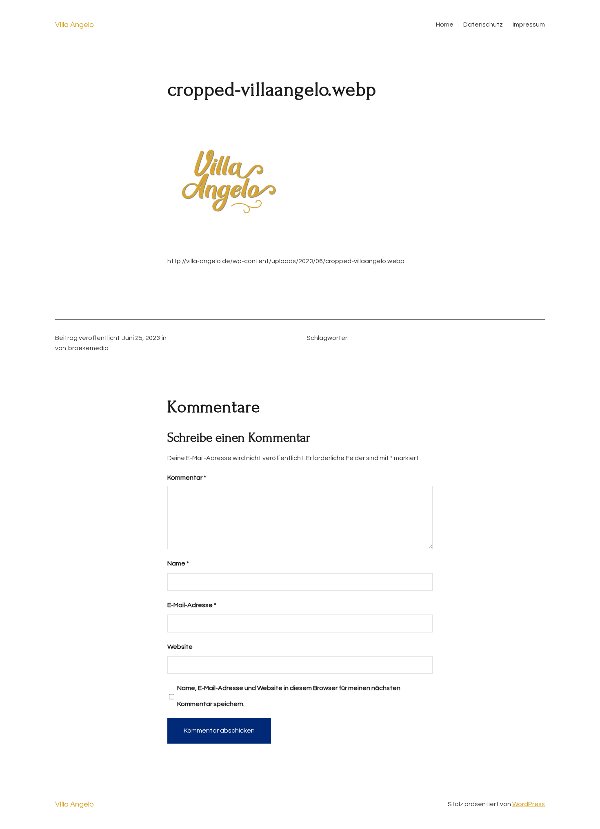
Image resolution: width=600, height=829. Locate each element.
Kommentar (186, 477)
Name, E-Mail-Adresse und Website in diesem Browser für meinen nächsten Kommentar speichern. (288, 696)
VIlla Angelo (74, 25)
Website (180, 647)
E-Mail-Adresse (191, 605)
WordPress (528, 804)
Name (178, 563)
